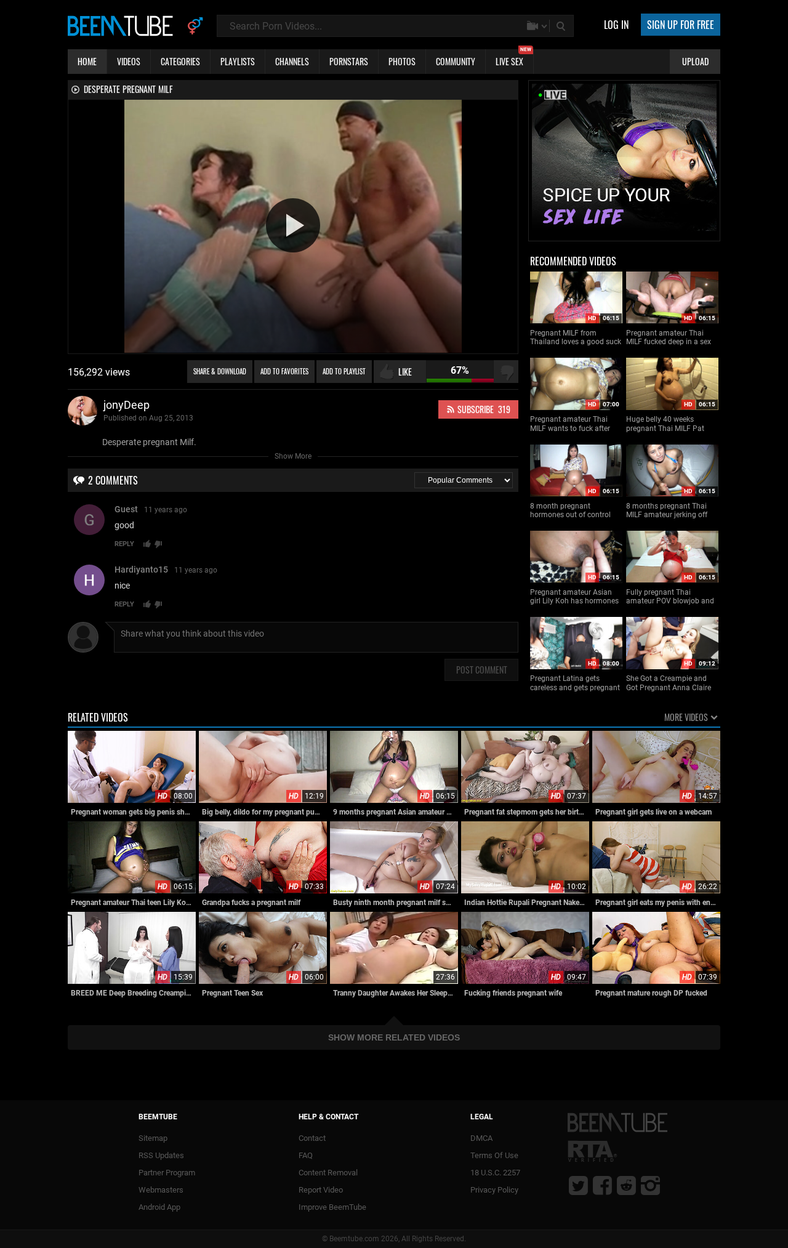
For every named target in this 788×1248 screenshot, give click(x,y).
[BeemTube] (123, 25)
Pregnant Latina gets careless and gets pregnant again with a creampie (575, 683)
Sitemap (153, 1138)
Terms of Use (494, 1155)
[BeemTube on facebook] (602, 1185)
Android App (159, 1207)
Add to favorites (284, 371)
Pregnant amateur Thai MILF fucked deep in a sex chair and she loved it (668, 338)
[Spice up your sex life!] (624, 235)
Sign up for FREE (680, 24)
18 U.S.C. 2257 (495, 1172)
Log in (616, 24)
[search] (562, 25)
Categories (180, 61)
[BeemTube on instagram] (650, 1185)
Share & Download (219, 371)
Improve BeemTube (332, 1207)
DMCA (481, 1138)
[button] (293, 225)
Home (87, 61)
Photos (402, 61)
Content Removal (328, 1172)
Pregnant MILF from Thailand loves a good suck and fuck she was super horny (575, 338)
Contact (312, 1138)
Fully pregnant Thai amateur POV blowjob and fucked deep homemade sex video (670, 597)
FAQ (306, 1155)
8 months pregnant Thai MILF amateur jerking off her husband (666, 511)
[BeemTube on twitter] (578, 1185)
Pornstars (348, 61)
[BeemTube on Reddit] (626, 1185)
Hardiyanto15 (141, 569)
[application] (293, 226)
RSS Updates (161, 1155)
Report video (321, 1189)
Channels (292, 61)
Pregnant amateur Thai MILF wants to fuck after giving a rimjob (570, 424)
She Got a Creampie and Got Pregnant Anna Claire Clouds (668, 683)
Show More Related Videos (394, 1037)
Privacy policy (494, 1189)
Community (455, 61)
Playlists (237, 61)
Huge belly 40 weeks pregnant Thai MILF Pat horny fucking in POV (665, 424)
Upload (695, 61)
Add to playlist (344, 371)
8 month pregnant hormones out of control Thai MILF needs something (576, 511)
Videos (128, 61)
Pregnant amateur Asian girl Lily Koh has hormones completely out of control (574, 597)
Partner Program (167, 1172)
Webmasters (161, 1189)
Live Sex (513, 58)
